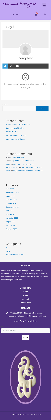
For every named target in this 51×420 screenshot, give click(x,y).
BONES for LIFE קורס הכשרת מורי (18, 124)
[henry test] (25, 49)
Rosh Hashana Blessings (15, 128)
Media (8, 164)
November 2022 (12, 218)
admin (8, 171)
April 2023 (10, 211)
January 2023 (11, 214)
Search (5, 104)
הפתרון (26, 414)
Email (3, 326)
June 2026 (10, 189)
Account (25, 299)
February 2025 (11, 200)
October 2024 (11, 203)
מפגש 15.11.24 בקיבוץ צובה (15, 139)
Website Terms (25, 302)
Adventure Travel (12, 167)
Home (25, 292)
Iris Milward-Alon (12, 132)
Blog (7, 247)
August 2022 (10, 222)
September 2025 (12, 192)
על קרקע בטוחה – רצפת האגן (16, 135)
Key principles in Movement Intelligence (28, 171)
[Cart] (36, 14)
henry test (26, 58)
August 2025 (10, 196)
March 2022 (10, 225)
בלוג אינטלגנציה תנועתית (14, 255)
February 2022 (11, 229)
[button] (44, 5)
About (25, 295)
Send (25, 337)
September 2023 (12, 207)
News (8, 251)
